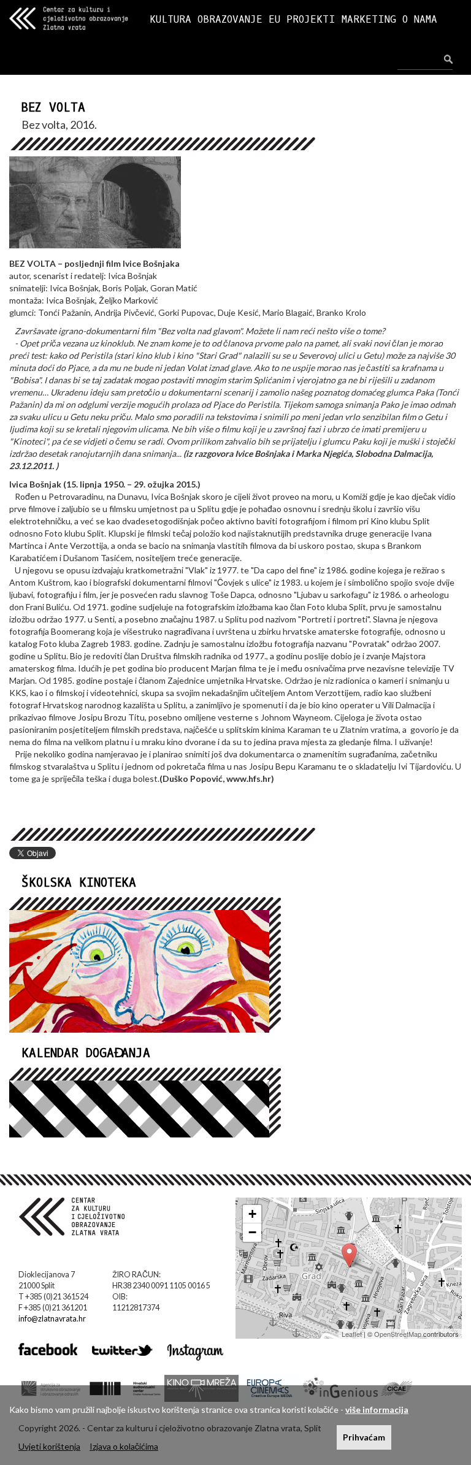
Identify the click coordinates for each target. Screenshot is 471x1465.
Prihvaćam (364, 1437)
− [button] (252, 1232)
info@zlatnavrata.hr (52, 1318)
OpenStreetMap (397, 1334)
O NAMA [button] (419, 19)
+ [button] (252, 1214)
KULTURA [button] (170, 19)
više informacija (376, 1409)
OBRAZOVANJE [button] (229, 19)
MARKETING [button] (369, 19)
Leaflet (352, 1334)
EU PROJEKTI (302, 19)
